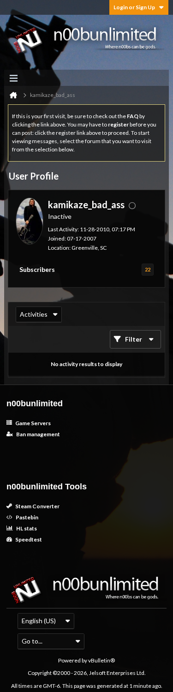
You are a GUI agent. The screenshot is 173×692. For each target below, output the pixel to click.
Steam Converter (37, 506)
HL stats (26, 528)
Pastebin (26, 517)
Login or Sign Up (134, 7)
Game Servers (32, 423)
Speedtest (28, 539)
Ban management (37, 434)
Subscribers (37, 269)
